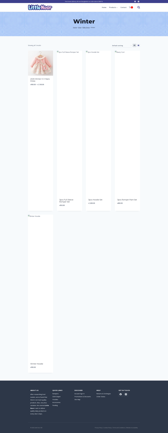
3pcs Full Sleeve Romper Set (66, 201)
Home (104, 7)
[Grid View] (134, 45)
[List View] (138, 45)
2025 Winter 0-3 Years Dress (40, 80)
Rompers (55, 394)
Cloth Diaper (56, 397)
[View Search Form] (137, 7)
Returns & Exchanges (103, 394)
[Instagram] (138, 1)
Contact (123, 7)
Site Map (77, 399)
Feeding (55, 405)
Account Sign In (79, 394)
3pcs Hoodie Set (95, 200)
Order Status (100, 397)
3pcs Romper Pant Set (127, 200)
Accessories (56, 402)
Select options (41, 91)
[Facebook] (135, 1)
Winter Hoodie (36, 364)
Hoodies (55, 399)
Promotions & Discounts (82, 397)
